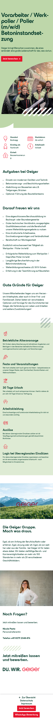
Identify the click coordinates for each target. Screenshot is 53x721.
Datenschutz (26, 701)
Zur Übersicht (28, 697)
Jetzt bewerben (10, 58)
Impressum (26, 704)
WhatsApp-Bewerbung (26, 714)
